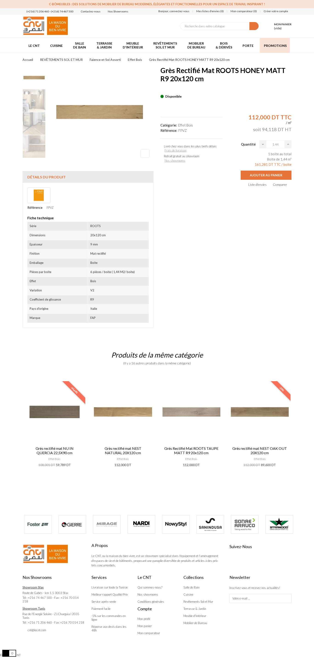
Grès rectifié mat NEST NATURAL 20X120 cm (123, 450)
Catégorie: (168, 125)
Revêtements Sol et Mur (198, 601)
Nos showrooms (175, 160)
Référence (35, 207)
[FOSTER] (36, 524)
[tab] (88, 177)
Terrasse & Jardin (194, 609)
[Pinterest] (169, 89)
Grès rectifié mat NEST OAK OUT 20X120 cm (259, 450)
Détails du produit (46, 177)
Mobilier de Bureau (195, 623)
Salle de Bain (191, 587)
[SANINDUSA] (208, 524)
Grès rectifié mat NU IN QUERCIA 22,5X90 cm (55, 450)
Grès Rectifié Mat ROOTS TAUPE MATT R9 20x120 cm (191, 450)
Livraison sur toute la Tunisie (109, 587)
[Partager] (161, 89)
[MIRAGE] (105, 524)
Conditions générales (150, 601)
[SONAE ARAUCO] (243, 524)
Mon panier (144, 626)
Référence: (168, 130)
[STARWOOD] (277, 524)
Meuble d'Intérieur (194, 616)
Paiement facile (101, 609)
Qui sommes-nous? (149, 587)
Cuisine (188, 594)
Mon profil (143, 619)
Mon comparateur (148, 633)
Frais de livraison (175, 150)
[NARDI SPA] (139, 524)
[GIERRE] (70, 524)
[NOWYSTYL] (174, 524)
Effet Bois (185, 125)
